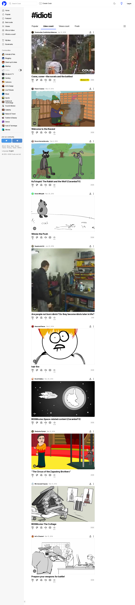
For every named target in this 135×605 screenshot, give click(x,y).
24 (92, 185)
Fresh (77, 26)
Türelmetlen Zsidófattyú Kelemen (46, 32)
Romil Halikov (39, 379)
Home (7, 10)
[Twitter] (6, 141)
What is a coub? (10, 34)
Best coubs (9, 22)
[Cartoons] (12, 82)
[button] (124, 26)
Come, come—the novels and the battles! (52, 76)
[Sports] (12, 98)
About (4, 146)
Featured (8, 18)
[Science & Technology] (12, 102)
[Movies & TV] (12, 74)
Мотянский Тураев (41, 484)
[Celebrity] (12, 110)
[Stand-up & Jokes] (12, 62)
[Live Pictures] (12, 90)
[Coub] (4, 3)
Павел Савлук (39, 88)
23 (92, 132)
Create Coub (47, 3)
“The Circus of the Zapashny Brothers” (51, 471)
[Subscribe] (20, 70)
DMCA (19, 147)
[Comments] (41, 80)
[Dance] (12, 122)
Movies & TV (85, 80)
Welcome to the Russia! (43, 129)
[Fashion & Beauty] (12, 118)
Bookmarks (9, 44)
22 (92, 527)
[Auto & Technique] (12, 126)
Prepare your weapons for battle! (48, 576)
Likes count (48, 26)
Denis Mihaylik (39, 193)
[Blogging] (12, 58)
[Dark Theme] (114, 3)
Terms (4, 147)
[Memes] (12, 130)
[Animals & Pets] (12, 54)
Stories (7, 26)
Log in (129, 3)
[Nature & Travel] (12, 114)
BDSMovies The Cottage (43, 524)
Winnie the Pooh (39, 234)
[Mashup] (12, 66)
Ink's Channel (39, 536)
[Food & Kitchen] (12, 106)
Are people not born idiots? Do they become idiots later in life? (62, 314)
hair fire (35, 366)
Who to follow (10, 30)
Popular (7, 14)
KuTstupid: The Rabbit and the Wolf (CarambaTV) (56, 181)
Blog (8, 146)
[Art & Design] (12, 86)
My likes (7, 40)
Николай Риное (40, 326)
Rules (14, 147)
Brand (17, 146)
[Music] (12, 94)
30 (92, 80)
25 (92, 475)
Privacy (9, 147)
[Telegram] (17, 141)
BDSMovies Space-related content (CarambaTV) (56, 419)
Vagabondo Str (39, 246)
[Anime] (12, 70)
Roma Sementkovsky (42, 141)
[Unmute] (34, 123)
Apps (12, 146)
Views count (64, 26)
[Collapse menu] (25, 601)
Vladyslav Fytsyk (40, 431)
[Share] (90, 32)
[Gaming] (12, 78)
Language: (8, 151)
